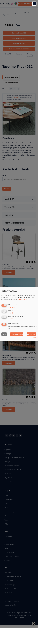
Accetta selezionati (17, 334)
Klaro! (34, 337)
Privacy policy (22, 299)
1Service (10, 313)
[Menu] (34, 4)
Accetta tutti (31, 334)
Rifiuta (4, 334)
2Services (11, 307)
